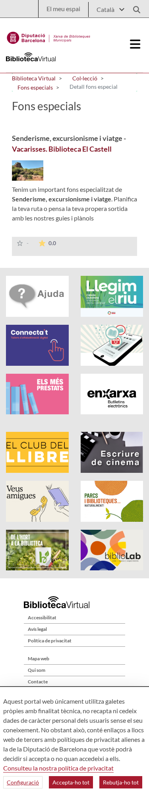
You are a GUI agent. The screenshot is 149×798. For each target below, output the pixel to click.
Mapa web (38, 658)
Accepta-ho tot (70, 782)
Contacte (38, 682)
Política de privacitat (50, 641)
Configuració (23, 782)
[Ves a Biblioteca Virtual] (48, 35)
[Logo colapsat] (135, 44)
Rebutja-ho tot (121, 782)
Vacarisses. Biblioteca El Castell (62, 148)
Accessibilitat (42, 617)
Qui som (36, 670)
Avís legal (37, 629)
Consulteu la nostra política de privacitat (58, 768)
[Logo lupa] (133, 7)
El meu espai (63, 8)
